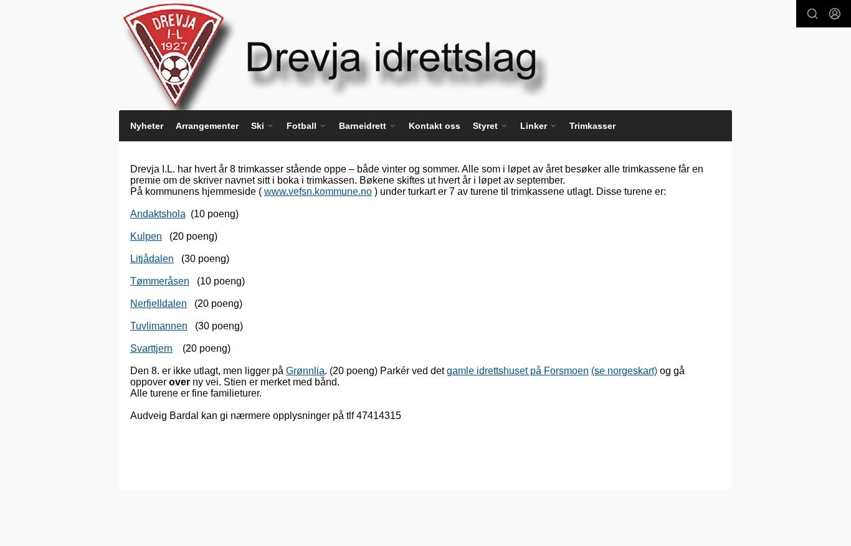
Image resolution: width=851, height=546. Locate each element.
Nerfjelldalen (158, 303)
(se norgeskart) (624, 370)
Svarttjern (151, 348)
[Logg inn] (835, 13)
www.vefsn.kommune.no (318, 191)
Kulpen (146, 236)
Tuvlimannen (159, 326)
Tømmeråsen (159, 281)
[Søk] (812, 13)
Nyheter (146, 126)
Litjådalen (152, 258)
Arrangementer (207, 126)
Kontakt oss (434, 126)
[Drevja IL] (361, 55)
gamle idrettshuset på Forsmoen (518, 370)
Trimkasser (592, 126)
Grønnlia (305, 370)
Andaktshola (158, 214)
